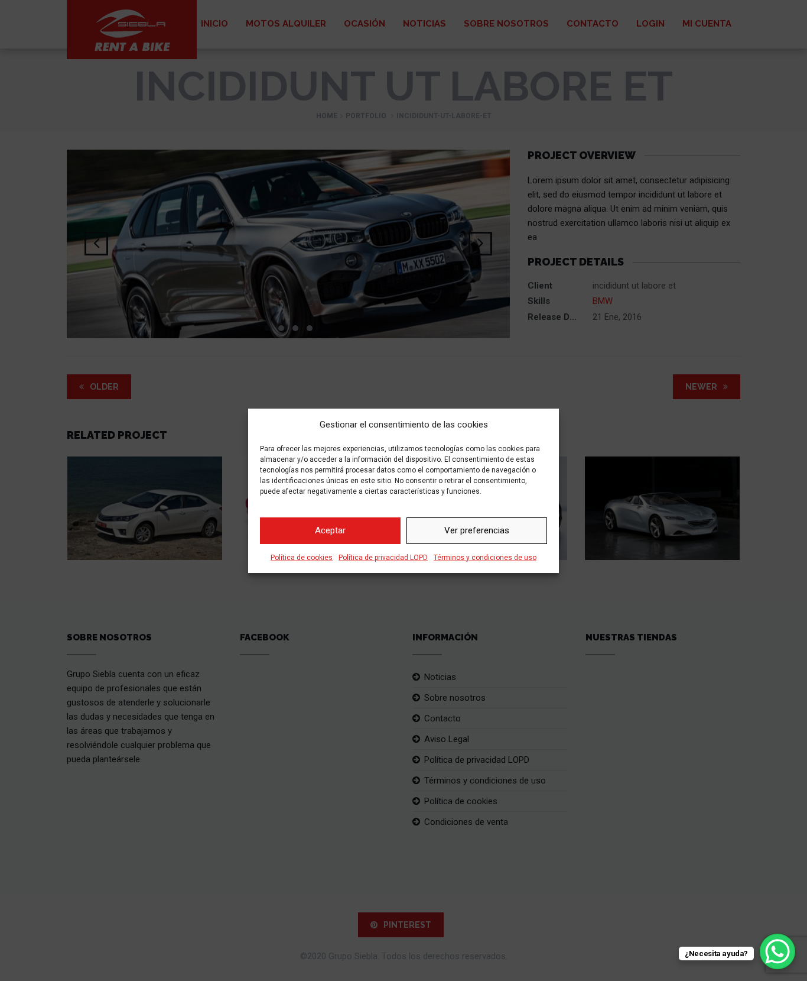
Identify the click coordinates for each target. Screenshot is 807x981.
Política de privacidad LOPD (383, 557)
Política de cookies (302, 557)
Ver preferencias (476, 530)
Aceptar (330, 530)
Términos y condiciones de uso (485, 557)
